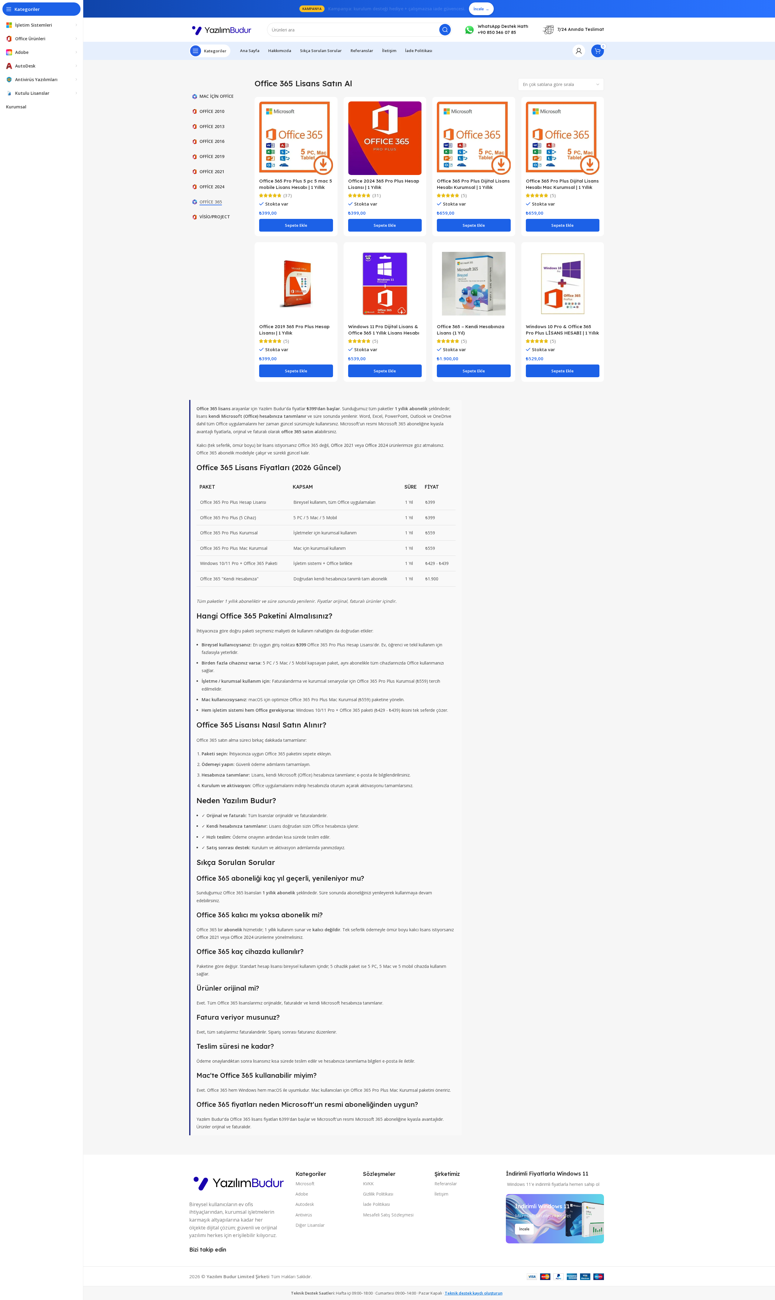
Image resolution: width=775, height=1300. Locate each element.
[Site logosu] (222, 29)
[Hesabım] (578, 51)
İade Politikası (376, 1204)
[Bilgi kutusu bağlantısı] (496, 29)
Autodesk (304, 1204)
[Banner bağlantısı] (555, 1218)
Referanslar (445, 1183)
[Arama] (445, 29)
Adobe (301, 1194)
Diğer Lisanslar (310, 1225)
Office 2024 (376, 445)
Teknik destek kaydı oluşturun (474, 1293)
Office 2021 (342, 445)
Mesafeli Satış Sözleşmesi (388, 1215)
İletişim (441, 1194)
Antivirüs (303, 1215)
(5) (464, 195)
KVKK (368, 1183)
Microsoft (305, 1183)
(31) (376, 195)
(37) (287, 195)
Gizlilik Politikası (378, 1194)
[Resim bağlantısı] (239, 1182)
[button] (296, 225)
